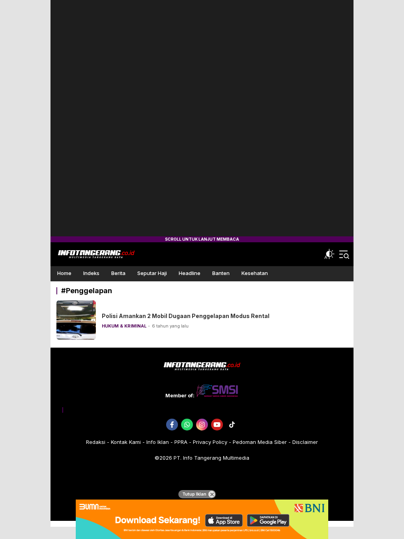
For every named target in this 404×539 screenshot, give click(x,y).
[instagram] (202, 424)
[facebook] (172, 424)
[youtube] (217, 424)
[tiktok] (232, 424)
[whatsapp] (187, 424)
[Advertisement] (202, 118)
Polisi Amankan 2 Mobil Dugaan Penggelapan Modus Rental (185, 316)
